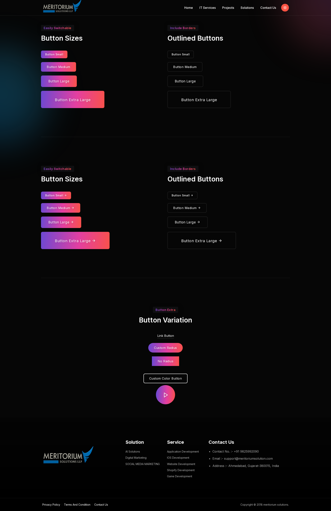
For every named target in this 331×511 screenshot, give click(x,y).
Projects (228, 8)
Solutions (247, 8)
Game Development (179, 476)
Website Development (181, 464)
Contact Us (268, 8)
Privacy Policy (51, 504)
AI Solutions (132, 451)
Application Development (183, 451)
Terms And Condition (77, 504)
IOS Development (178, 457)
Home (188, 8)
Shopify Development (181, 470)
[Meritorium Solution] (63, 7)
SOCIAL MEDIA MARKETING (142, 464)
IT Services (207, 8)
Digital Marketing (136, 457)
